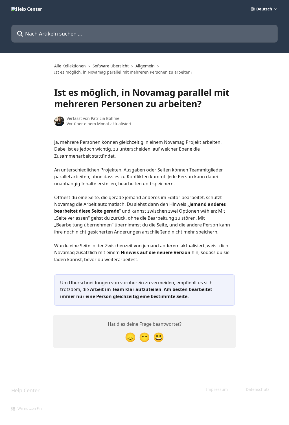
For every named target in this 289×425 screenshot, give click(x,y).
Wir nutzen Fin (29, 408)
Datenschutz (258, 389)
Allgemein (145, 66)
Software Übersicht (111, 66)
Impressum (217, 389)
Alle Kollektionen (70, 66)
